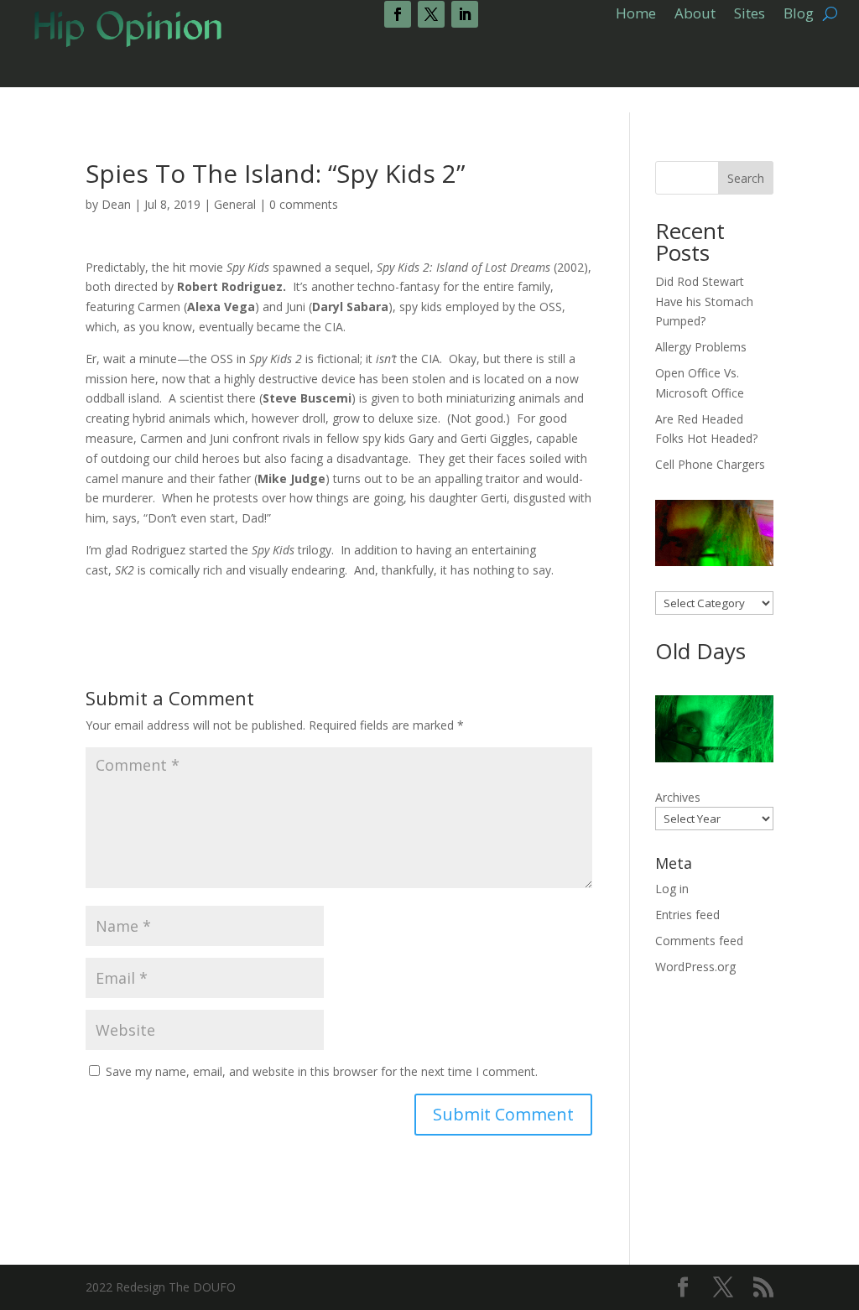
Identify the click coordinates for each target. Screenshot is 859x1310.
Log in (672, 889)
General (235, 204)
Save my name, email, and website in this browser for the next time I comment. (322, 1071)
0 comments (303, 204)
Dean (116, 204)
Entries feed (687, 915)
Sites (749, 15)
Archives (677, 797)
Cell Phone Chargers (710, 464)
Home (636, 15)
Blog (799, 15)
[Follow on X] (431, 14)
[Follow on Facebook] (397, 14)
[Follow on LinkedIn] (464, 14)
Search (745, 178)
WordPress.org (695, 967)
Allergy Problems (701, 347)
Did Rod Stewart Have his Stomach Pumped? (704, 301)
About (695, 15)
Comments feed (699, 941)
